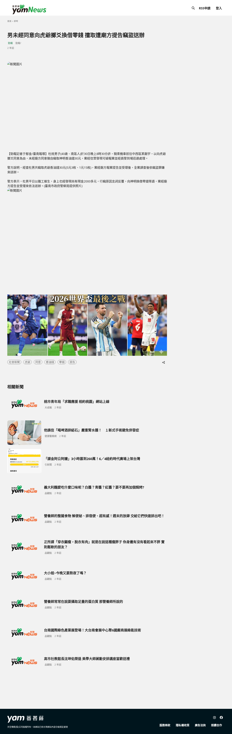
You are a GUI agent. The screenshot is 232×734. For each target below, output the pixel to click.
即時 (16, 21)
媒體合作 (216, 725)
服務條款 (164, 725)
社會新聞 (14, 362)
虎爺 (27, 362)
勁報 (10, 43)
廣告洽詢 (200, 725)
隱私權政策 (182, 725)
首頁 (9, 21)
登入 (219, 8)
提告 (72, 362)
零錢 (62, 362)
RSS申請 (204, 8)
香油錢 (50, 362)
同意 (38, 362)
